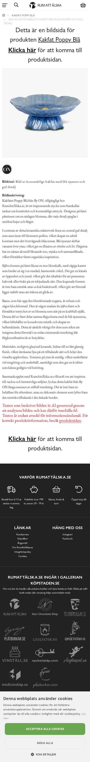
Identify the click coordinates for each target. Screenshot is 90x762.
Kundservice (22, 534)
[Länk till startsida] (3, 15)
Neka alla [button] (45, 743)
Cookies (22, 556)
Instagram (68, 534)
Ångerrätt (22, 543)
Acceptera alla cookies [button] (45, 729)
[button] (45, 754)
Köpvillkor (22, 538)
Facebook (67, 538)
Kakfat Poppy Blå (59, 39)
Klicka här (22, 50)
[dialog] (45, 726)
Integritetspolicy (22, 551)
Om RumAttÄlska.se (22, 547)
